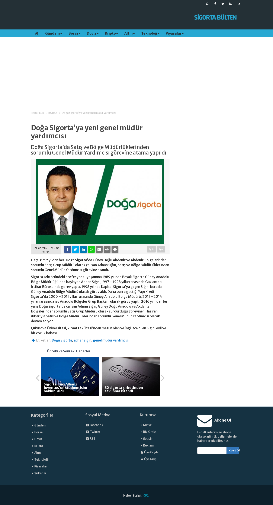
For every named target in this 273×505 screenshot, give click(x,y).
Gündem (52, 33)
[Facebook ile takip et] (215, 4)
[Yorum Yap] (115, 249)
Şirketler (40, 473)
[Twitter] (75, 249)
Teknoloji (149, 33)
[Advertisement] (109, 17)
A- (161, 249)
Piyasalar (174, 33)
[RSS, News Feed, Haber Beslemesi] (230, 4)
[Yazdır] (107, 249)
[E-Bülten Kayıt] (238, 4)
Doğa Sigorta (62, 340)
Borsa (73, 33)
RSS (92, 439)
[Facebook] (67, 249)
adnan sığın (82, 340)
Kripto (110, 33)
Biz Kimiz (149, 432)
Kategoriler (42, 415)
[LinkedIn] (83, 249)
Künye (147, 425)
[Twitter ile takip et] (223, 4)
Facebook (96, 425)
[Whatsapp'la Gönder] (91, 249)
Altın (128, 33)
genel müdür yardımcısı (111, 340)
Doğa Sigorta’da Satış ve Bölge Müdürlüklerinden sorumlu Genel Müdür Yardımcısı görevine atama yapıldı (98, 150)
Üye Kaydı (151, 452)
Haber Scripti (132, 496)
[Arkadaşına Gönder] (99, 249)
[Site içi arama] (207, 4)
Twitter (94, 432)
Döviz (91, 33)
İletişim (148, 439)
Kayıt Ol (234, 450)
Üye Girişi (150, 459)
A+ (151, 249)
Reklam (148, 445)
